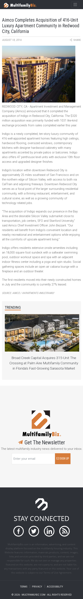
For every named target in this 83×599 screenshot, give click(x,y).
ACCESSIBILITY (55, 586)
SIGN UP (64, 458)
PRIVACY (37, 586)
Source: (28, 293)
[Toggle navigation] (75, 5)
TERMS (23, 586)
